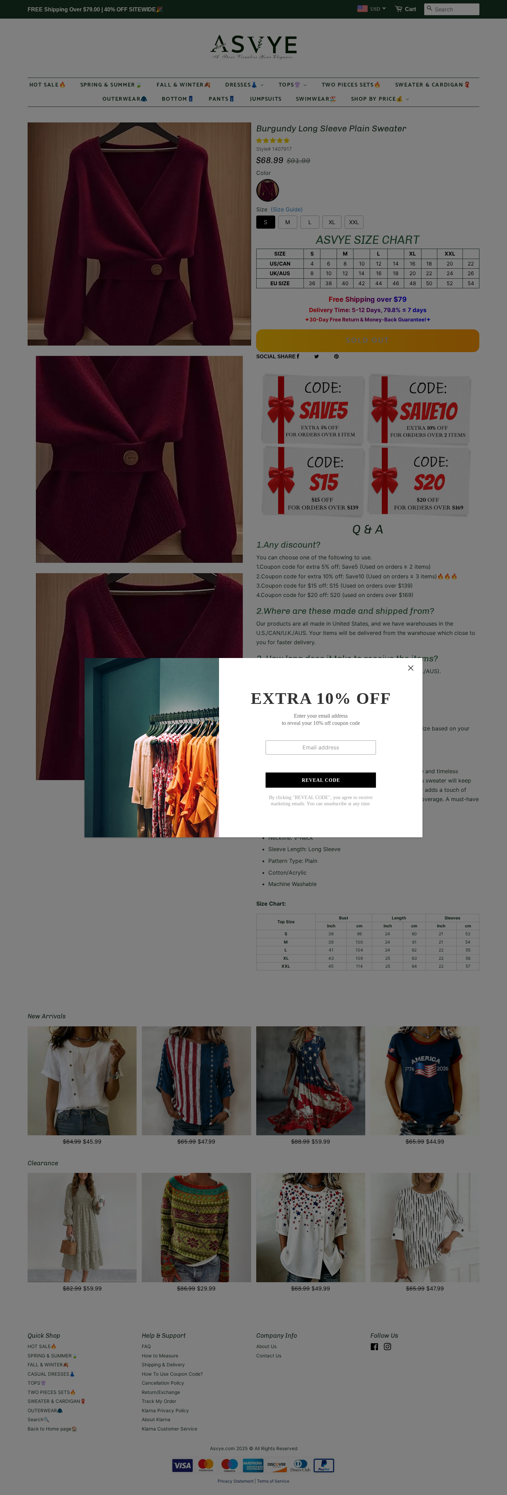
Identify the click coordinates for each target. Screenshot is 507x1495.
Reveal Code (321, 780)
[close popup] (411, 668)
